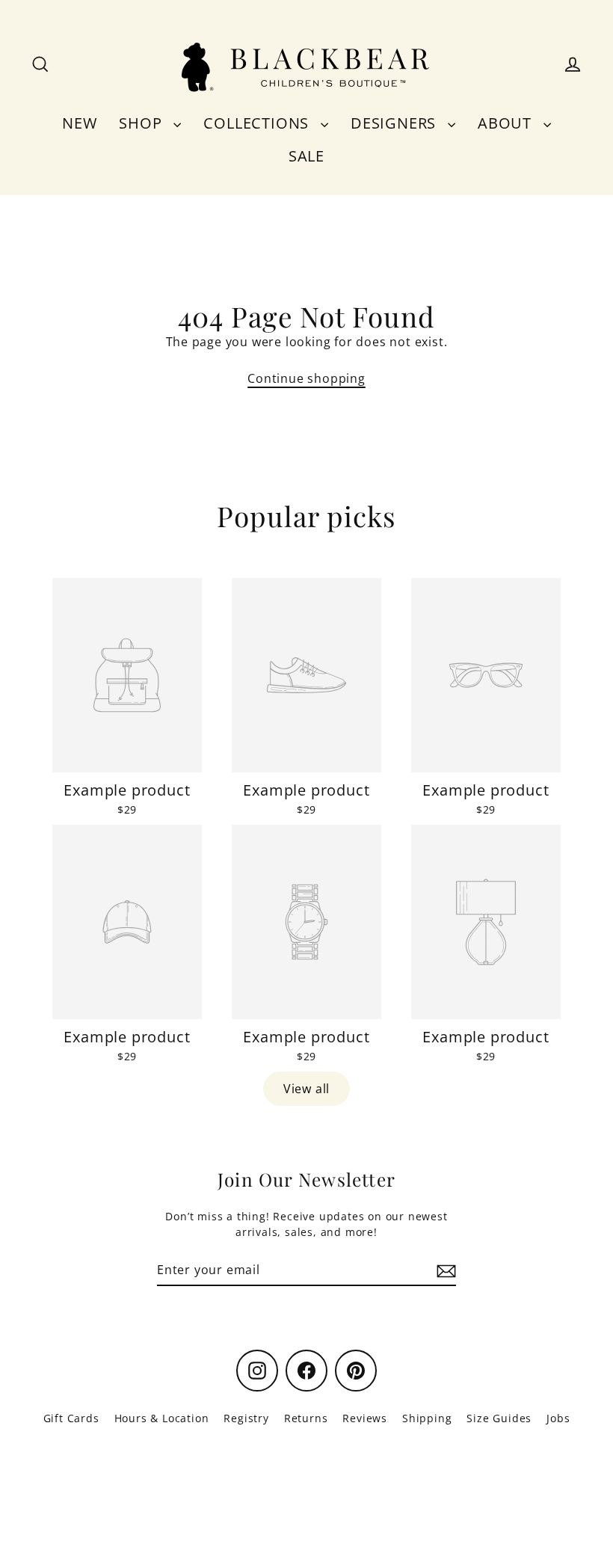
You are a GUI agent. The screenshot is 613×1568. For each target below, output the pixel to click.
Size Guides (499, 1418)
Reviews (364, 1418)
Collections (258, 123)
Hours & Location (161, 1418)
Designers (395, 123)
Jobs (558, 1418)
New (79, 123)
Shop (142, 123)
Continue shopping (306, 378)
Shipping (427, 1418)
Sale (306, 156)
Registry (246, 1418)
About (507, 123)
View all (306, 1088)
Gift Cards (71, 1418)
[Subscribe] (444, 1270)
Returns (306, 1418)
